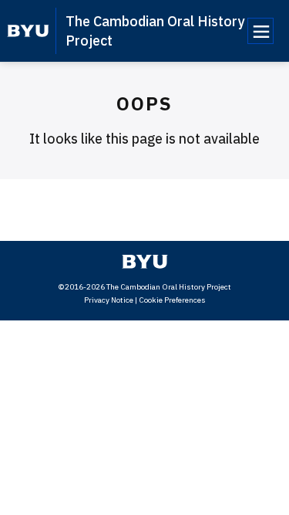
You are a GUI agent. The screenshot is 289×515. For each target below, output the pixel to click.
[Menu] (260, 31)
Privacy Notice (108, 300)
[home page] (28, 31)
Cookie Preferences (172, 300)
